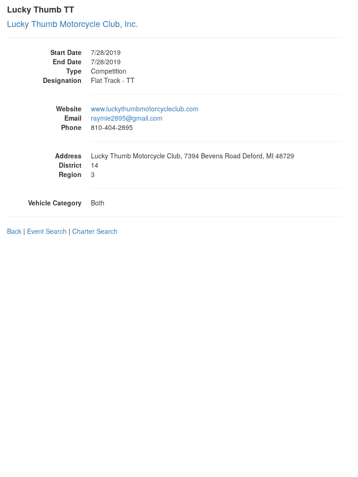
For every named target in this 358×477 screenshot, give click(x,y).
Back (14, 231)
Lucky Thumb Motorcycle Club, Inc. (72, 23)
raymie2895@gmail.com (127, 118)
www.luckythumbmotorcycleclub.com (145, 108)
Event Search (47, 231)
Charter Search (94, 231)
